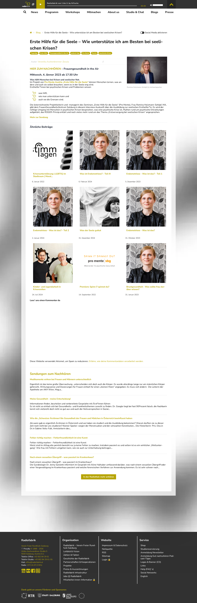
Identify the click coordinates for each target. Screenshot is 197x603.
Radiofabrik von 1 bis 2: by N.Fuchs (63, 3)
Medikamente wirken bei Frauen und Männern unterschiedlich (60, 379)
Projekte (67, 565)
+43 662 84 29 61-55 (43, 559)
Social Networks (148, 572)
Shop (143, 545)
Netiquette (107, 549)
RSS (104, 552)
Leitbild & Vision (71, 551)
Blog (38, 32)
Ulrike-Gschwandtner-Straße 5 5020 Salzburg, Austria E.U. (34, 552)
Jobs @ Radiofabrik (72, 576)
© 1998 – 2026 (37, 549)
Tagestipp (34, 53)
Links (143, 565)
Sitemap (106, 556)
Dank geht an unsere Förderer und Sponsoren (43, 589)
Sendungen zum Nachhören (50, 374)
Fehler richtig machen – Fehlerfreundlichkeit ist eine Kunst (59, 437)
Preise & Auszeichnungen (75, 569)
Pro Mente (85, 53)
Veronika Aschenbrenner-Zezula (53, 61)
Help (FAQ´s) (147, 569)
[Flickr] (28, 571)
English (144, 576)
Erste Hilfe (43, 53)
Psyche (94, 53)
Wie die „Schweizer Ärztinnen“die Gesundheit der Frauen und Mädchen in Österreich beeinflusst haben (81, 418)
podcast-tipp (75, 53)
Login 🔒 (106, 559)
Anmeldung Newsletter (152, 552)
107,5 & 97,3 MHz (34, 565)
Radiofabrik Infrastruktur (75, 572)
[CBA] (23, 571)
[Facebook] (33, 571)
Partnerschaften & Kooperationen (79, 562)
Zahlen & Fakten (71, 554)
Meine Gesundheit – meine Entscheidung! (50, 398)
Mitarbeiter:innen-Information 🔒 (79, 579)
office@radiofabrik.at (34, 562)
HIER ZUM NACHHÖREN (45, 69)
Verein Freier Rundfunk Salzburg (34, 546)
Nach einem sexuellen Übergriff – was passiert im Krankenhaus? (62, 457)
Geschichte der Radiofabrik (76, 558)
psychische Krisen (105, 53)
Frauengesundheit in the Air (59, 53)
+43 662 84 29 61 (41, 556)
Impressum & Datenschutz (114, 545)
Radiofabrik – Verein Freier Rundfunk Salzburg (79, 546)
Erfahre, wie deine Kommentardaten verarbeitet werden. (116, 361)
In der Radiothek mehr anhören (98, 476)
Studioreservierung (150, 549)
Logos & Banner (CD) (151, 562)
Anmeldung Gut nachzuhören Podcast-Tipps (157, 557)
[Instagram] (38, 571)
